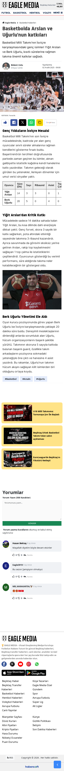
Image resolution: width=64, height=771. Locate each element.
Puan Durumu (10, 742)
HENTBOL (34, 12)
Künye (36, 716)
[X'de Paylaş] (22, 122)
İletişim (37, 725)
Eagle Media (10, 22)
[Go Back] (57, 764)
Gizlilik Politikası (42, 721)
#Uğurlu (40, 379)
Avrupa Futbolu (10, 706)
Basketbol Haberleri (27, 22)
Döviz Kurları (9, 721)
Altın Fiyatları (9, 725)
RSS (11, 757)
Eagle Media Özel (42, 685)
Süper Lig (38, 702)
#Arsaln (26, 379)
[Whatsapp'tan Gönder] (31, 122)
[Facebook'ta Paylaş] (13, 122)
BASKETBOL (20, 12)
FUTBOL (5, 12)
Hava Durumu (10, 733)
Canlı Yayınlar (9, 710)
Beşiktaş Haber (10, 681)
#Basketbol (11, 379)
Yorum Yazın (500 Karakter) (17, 497)
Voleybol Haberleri (12, 702)
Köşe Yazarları (40, 681)
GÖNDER (32, 523)
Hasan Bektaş (19, 543)
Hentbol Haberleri (12, 697)
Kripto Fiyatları (10, 729)
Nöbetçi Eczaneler (12, 737)
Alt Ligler (37, 706)
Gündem (37, 689)
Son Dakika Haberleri (44, 729)
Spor (35, 693)
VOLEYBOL (49, 12)
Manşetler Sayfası (12, 716)
